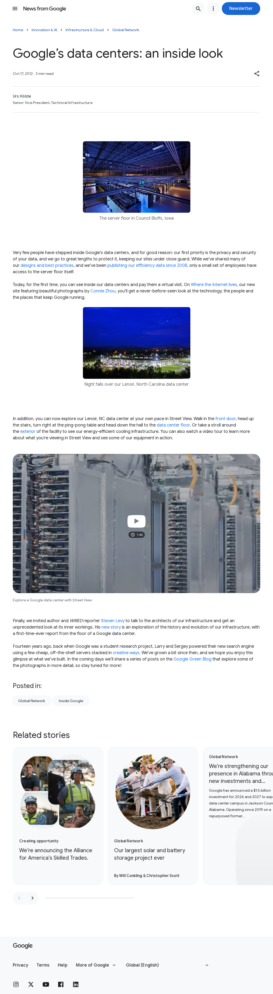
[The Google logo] (23, 946)
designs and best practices (47, 265)
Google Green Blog (192, 659)
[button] (241, 8)
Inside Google (71, 700)
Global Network (125, 29)
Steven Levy (113, 620)
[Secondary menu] (213, 8)
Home (18, 29)
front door (225, 418)
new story (111, 627)
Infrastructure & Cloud (85, 29)
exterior (27, 431)
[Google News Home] (44, 8)
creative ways (126, 652)
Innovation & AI (44, 29)
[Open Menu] (15, 8)
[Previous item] (19, 898)
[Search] (198, 8)
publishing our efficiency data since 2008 (147, 265)
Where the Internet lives (214, 284)
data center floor (173, 425)
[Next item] (32, 898)
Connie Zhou (102, 291)
